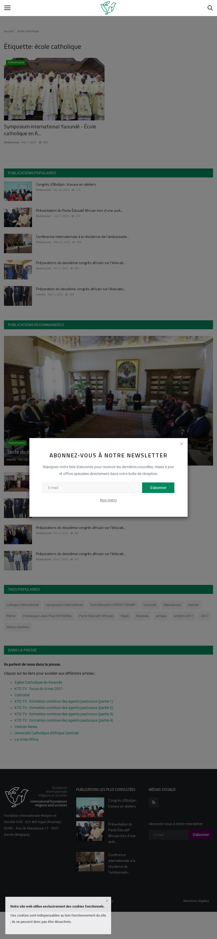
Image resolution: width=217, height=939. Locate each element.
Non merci (108, 500)
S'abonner (158, 488)
